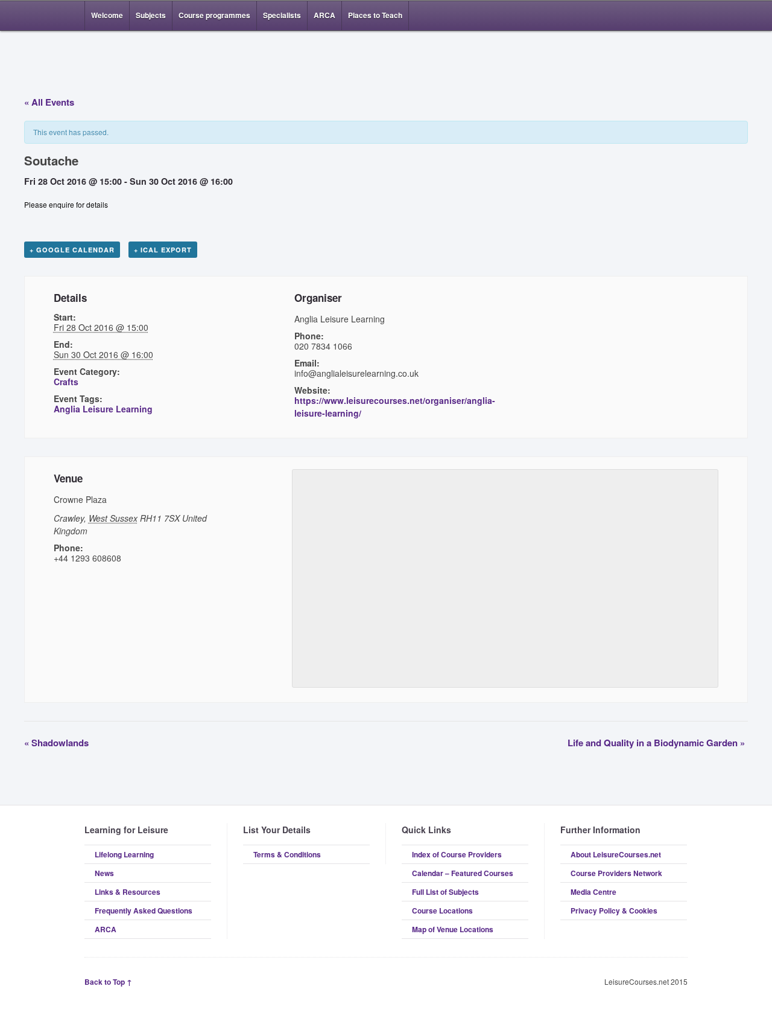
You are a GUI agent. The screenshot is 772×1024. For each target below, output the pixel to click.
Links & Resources (127, 891)
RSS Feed (644, 15)
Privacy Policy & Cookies (614, 910)
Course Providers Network (616, 873)
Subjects (151, 15)
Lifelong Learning (124, 854)
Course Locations (442, 910)
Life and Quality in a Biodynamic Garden (656, 742)
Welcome (107, 15)
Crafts (66, 382)
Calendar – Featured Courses (462, 873)
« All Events (49, 102)
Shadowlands (56, 742)
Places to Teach (375, 15)
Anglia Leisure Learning (103, 409)
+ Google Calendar (72, 249)
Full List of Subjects (445, 891)
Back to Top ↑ (108, 981)
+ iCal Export (163, 249)
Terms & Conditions (287, 854)
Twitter (680, 15)
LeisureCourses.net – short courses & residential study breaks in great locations (147, 61)
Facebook (662, 15)
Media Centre (593, 891)
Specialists (282, 15)
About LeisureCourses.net (616, 854)
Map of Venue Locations (452, 929)
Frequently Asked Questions (143, 910)
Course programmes (214, 15)
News (104, 873)
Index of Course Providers (457, 854)
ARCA (324, 15)
